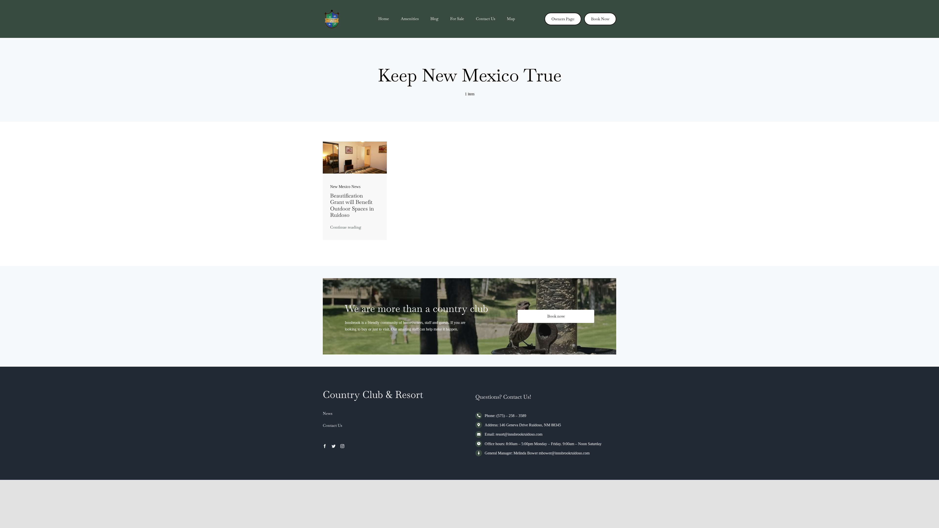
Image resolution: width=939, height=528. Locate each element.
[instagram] (342, 446)
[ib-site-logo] (332, 12)
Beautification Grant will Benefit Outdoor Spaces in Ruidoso (352, 205)
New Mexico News (345, 187)
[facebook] (325, 446)
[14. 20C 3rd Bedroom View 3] (355, 143)
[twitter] (333, 446)
